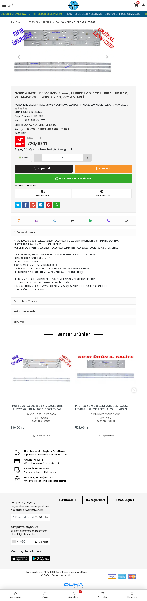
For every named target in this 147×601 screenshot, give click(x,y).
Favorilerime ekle (28, 185)
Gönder (43, 517)
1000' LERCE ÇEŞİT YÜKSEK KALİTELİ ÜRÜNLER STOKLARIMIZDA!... (98, 14)
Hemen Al (105, 168)
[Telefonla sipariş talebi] (109, 221)
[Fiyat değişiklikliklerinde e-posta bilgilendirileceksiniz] (91, 221)
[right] (134, 390)
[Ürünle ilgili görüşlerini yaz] (56, 221)
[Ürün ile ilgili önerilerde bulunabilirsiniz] (127, 221)
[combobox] (15, 541)
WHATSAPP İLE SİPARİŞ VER (75, 178)
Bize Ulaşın (123, 500)
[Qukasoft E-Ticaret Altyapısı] (73, 585)
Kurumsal (66, 500)
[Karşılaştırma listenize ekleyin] (73, 221)
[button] (19, 57)
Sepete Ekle (45, 168)
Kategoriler (95, 500)
